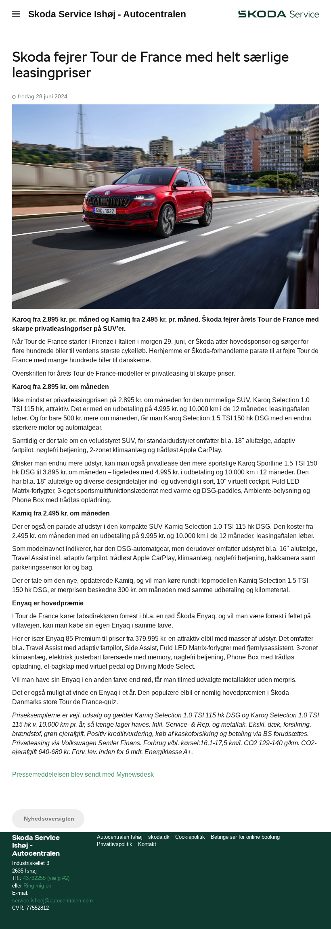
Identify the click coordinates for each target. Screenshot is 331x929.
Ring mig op (37, 886)
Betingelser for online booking (245, 837)
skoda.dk (159, 837)
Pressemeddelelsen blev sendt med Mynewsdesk (83, 774)
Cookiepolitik (190, 837)
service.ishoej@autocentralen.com (52, 901)
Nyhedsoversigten (48, 818)
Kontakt (147, 844)
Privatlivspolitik (114, 844)
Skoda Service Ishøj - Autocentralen (107, 14)
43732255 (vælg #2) (46, 878)
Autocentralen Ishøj (119, 837)
